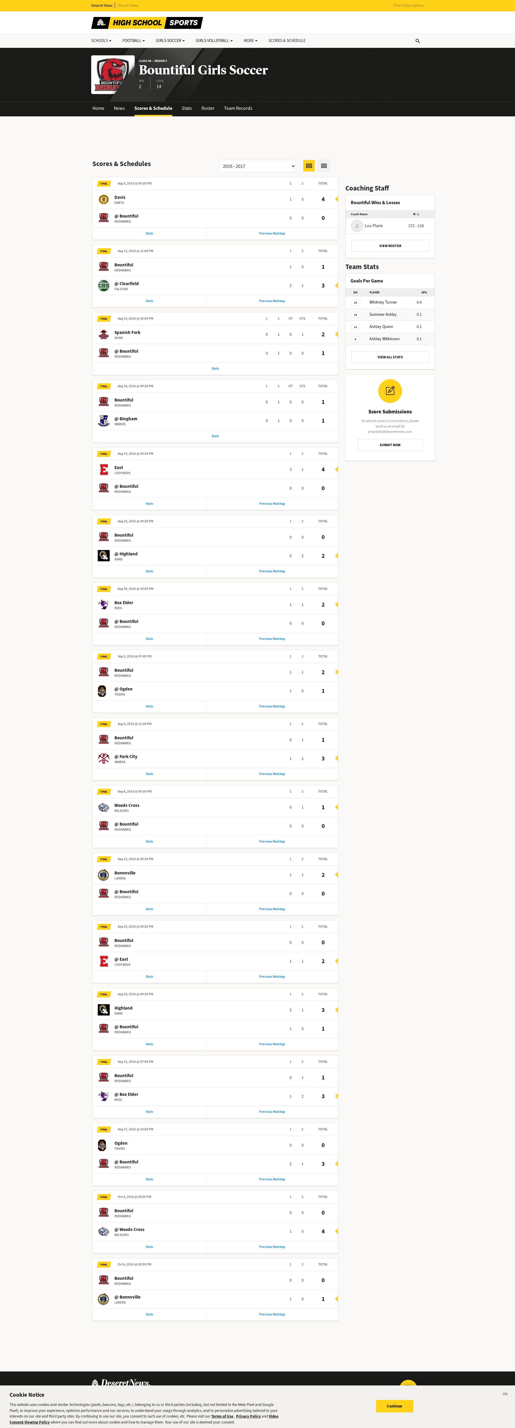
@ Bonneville (127, 1297)
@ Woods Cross (129, 1229)
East (118, 468)
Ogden (121, 1143)
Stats (187, 108)
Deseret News (101, 5)
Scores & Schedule (153, 108)
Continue (395, 1406)
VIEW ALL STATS (390, 357)
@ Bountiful (126, 216)
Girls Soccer (168, 40)
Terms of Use (222, 1416)
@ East (121, 959)
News (119, 108)
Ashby (383, 314)
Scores (287, 40)
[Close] (505, 1395)
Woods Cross (126, 805)
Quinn (381, 326)
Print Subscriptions (408, 5)
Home (98, 108)
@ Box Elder (126, 1094)
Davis (119, 197)
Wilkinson (385, 339)
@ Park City (125, 757)
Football (131, 40)
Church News (127, 5)
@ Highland (126, 554)
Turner (383, 302)
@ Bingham (125, 419)
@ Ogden (123, 689)
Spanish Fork (127, 332)
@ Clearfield (126, 284)
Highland (123, 1008)
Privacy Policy (248, 1416)
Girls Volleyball (212, 40)
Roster (208, 108)
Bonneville (125, 873)
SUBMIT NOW (390, 445)
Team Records (238, 108)
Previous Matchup (272, 233)
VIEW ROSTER (390, 245)
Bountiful (123, 265)
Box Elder (123, 603)
